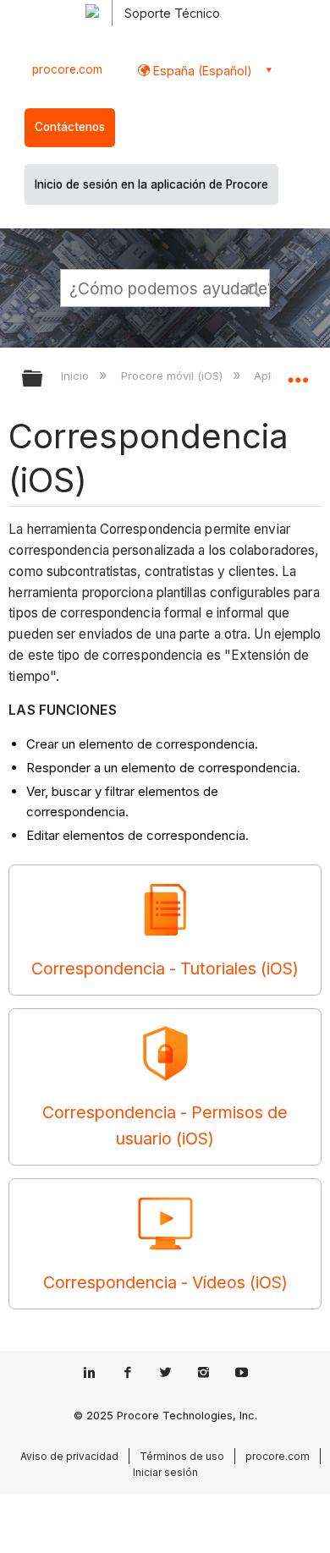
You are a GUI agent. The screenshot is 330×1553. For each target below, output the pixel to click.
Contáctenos (70, 127)
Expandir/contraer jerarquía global (43, 379)
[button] (254, 288)
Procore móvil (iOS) (173, 375)
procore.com (67, 69)
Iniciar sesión (165, 1472)
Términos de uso (182, 1456)
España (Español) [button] (201, 70)
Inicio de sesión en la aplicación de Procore (151, 184)
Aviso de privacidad (69, 1456)
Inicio (76, 375)
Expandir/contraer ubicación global (298, 373)
